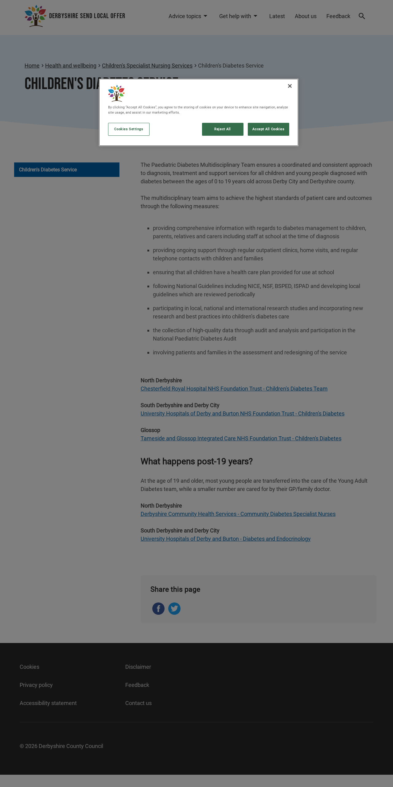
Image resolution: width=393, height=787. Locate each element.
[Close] (290, 86)
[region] (198, 112)
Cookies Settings (128, 129)
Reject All (222, 129)
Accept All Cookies (268, 129)
